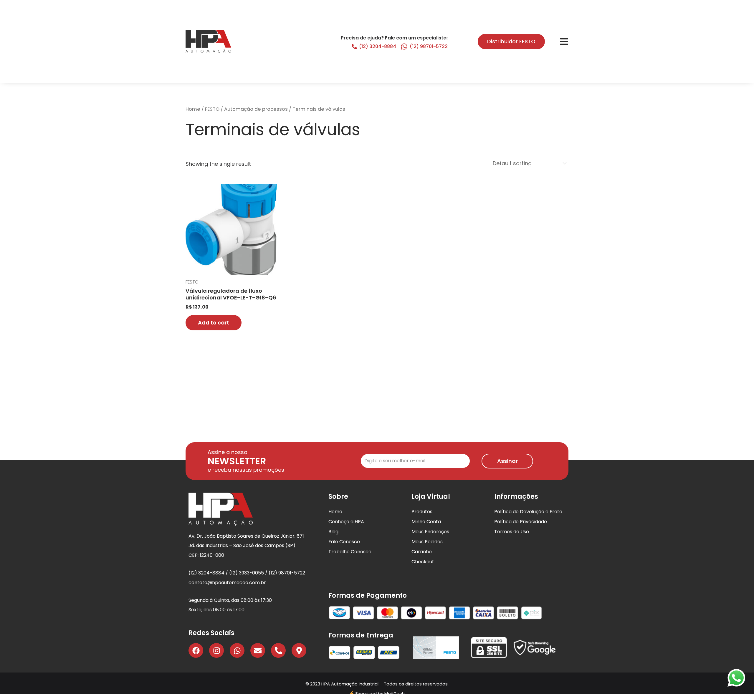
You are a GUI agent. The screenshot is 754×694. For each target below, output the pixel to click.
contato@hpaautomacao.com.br (227, 582)
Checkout (422, 561)
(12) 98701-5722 (429, 46)
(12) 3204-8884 (377, 46)
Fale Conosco (344, 541)
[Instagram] (216, 650)
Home (193, 109)
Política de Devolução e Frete (528, 511)
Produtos (421, 511)
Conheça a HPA (346, 521)
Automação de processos (256, 109)
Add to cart (213, 322)
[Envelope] (257, 650)
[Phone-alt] (278, 650)
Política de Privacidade (520, 521)
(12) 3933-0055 (246, 572)
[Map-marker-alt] (299, 650)
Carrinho (421, 551)
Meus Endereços (430, 531)
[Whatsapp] (237, 650)
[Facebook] (195, 650)
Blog (333, 531)
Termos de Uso (511, 531)
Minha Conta (426, 521)
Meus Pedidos (427, 541)
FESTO (212, 109)
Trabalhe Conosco (349, 551)
